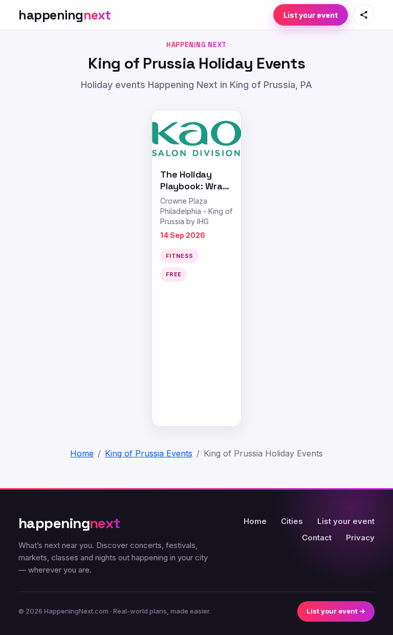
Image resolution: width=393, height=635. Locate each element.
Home (255, 521)
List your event (310, 15)
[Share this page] (364, 15)
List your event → (336, 611)
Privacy (360, 537)
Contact (317, 537)
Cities (292, 521)
